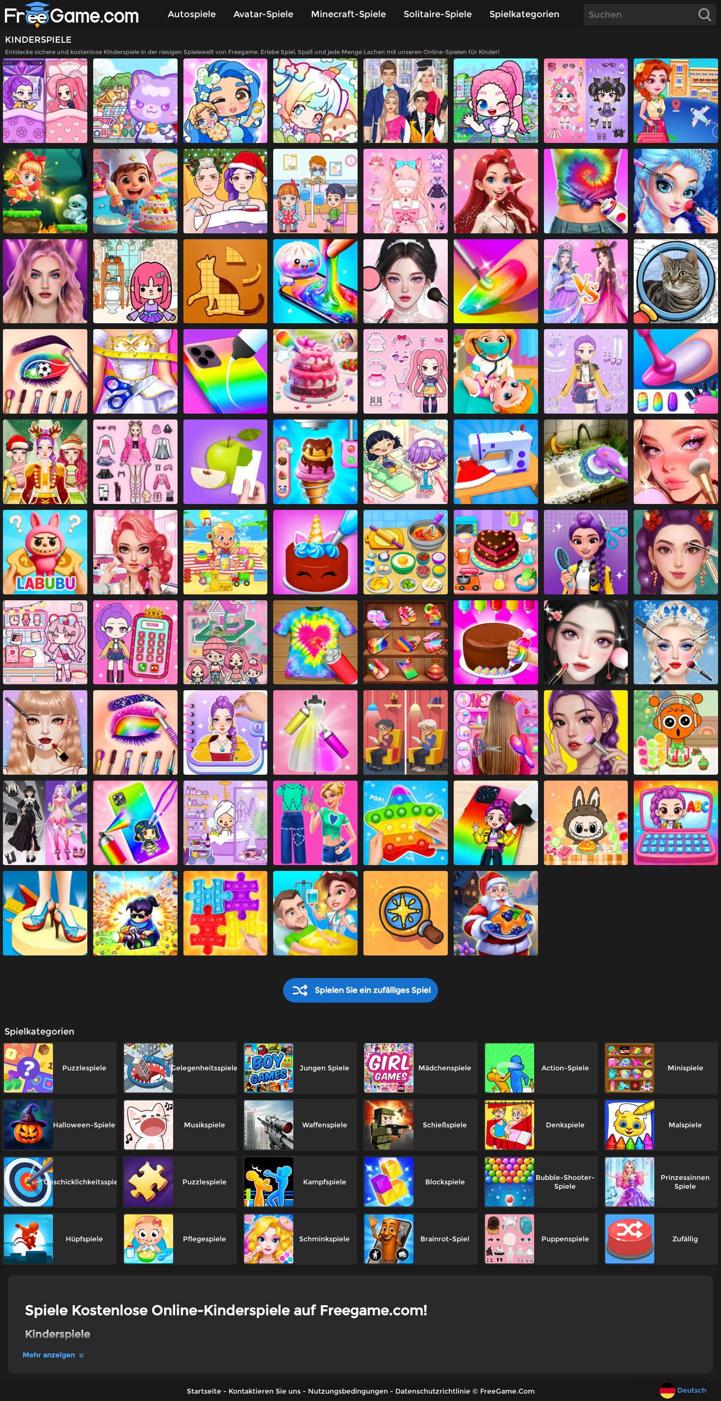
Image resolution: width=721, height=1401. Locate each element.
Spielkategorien (524, 14)
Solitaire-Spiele (438, 14)
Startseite (204, 1391)
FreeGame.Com (507, 1391)
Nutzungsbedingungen (348, 1391)
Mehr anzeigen (49, 1354)
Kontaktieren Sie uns (265, 1391)
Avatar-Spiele (263, 14)
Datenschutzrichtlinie (432, 1391)
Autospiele (192, 14)
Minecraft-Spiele (348, 14)
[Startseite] (80, 14)
